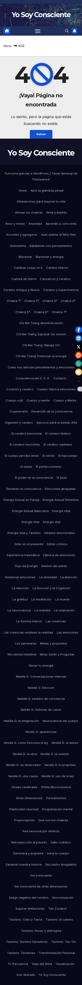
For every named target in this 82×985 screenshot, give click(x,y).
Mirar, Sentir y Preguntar (57, 654)
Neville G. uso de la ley (57, 776)
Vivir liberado (25, 975)
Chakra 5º (22, 312)
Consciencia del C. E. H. (33, 378)
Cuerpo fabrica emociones (56, 389)
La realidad (42, 610)
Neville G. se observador (23, 765)
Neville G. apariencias (41, 732)
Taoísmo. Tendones (21, 953)
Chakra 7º (59, 312)
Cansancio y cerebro (55, 279)
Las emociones (67, 632)
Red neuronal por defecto (41, 831)
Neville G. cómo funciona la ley (26, 743)
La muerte (62, 599)
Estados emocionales (59, 533)
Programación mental (57, 809)
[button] (67, 31)
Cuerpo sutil (14, 400)
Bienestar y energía (50, 257)
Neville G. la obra (25, 754)
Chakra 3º (50, 301)
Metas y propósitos (53, 643)
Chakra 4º (68, 301)
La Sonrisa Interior (29, 621)
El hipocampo (67, 455)
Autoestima (18, 246)
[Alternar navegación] (38, 31)
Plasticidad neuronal (23, 809)
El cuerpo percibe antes (22, 455)
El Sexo (62, 477)
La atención (68, 577)
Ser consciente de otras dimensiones (41, 886)
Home (23, 190)
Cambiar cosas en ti (28, 267)
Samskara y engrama (28, 853)
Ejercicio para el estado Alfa (57, 422)
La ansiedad (48, 577)
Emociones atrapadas (60, 489)
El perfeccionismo (49, 466)
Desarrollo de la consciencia (51, 411)
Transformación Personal (57, 953)
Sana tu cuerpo (58, 853)
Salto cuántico (61, 842)
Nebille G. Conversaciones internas (41, 676)
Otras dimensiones (29, 798)
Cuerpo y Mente (64, 400)
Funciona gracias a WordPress (27, 173)
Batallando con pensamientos (51, 246)
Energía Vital (61, 511)
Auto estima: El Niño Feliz (58, 234)
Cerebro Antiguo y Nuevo (21, 290)
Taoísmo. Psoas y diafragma (41, 930)
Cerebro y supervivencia (61, 290)
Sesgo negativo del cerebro (29, 897)
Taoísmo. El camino (59, 919)
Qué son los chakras (53, 820)
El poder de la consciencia (34, 477)
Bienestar (25, 257)
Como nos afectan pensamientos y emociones (41, 367)
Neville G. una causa (23, 776)
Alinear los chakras (29, 212)
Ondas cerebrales (24, 787)
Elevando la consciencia (23, 489)
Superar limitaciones (30, 908)
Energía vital (51, 522)
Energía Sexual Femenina (61, 500)
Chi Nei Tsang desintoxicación (41, 323)
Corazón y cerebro (19, 389)
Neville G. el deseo (65, 743)
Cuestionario (19, 411)
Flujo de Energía (26, 566)
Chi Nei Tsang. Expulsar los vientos (41, 334)
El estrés (49, 455)
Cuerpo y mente (38, 400)
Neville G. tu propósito (60, 765)
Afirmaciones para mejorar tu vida (41, 201)
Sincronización (62, 897)
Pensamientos (56, 798)
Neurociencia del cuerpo (60, 721)
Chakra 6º (41, 312)
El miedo (26, 466)
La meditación (41, 599)
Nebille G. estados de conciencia (41, 698)
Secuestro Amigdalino (61, 864)
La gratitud (20, 599)
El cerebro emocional (26, 433)
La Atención (20, 588)
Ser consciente (41, 875)
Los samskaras (25, 643)
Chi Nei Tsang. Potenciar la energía (41, 356)
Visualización (65, 964)
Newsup (67, 173)
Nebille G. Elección (41, 687)
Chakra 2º (31, 301)
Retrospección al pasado (29, 842)
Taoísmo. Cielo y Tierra (25, 919)
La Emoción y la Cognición (51, 588)
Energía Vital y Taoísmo (24, 533)
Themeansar (41, 179)
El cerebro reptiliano (58, 444)
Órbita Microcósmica (56, 787)
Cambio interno (57, 267)
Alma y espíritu (56, 212)
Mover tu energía (41, 665)
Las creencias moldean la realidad (28, 632)
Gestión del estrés (54, 566)
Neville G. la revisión (55, 754)
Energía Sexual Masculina (30, 511)
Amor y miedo (15, 223)
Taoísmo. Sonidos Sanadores (27, 941)
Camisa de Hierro (24, 279)
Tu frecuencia (18, 964)
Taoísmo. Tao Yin (63, 941)
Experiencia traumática (23, 555)
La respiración (64, 610)
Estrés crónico (57, 544)
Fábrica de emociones (59, 555)
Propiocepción (24, 820)
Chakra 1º (14, 301)
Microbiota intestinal (22, 654)
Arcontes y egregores (21, 234)
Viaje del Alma (42, 964)
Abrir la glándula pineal (47, 190)
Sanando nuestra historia (24, 864)
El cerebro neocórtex (25, 444)
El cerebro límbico (58, 433)
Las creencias (56, 621)
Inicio (7, 46)
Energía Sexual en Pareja (21, 500)
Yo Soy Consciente (41, 15)
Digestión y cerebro (19, 422)
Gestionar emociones (20, 577)
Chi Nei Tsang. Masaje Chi (41, 345)
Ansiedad (35, 223)
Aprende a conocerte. (61, 223)
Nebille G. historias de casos (41, 709)
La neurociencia (19, 610)
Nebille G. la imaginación (21, 721)
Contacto (60, 378)
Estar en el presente (29, 544)
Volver (41, 134)
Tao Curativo (57, 908)
